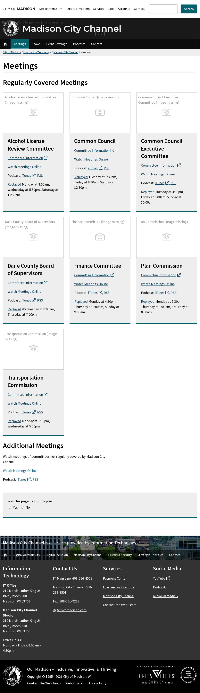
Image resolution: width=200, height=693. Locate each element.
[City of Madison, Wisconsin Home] (12, 676)
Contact (139, 9)
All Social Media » (165, 596)
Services (98, 9)
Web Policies (74, 683)
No (28, 507)
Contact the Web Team (120, 604)
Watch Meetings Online (24, 166)
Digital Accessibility (26, 555)
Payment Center (115, 578)
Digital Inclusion (57, 555)
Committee (27, 158)
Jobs (111, 9)
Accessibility (97, 683)
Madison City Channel (71, 28)
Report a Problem (77, 9)
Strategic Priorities (150, 555)
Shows (36, 44)
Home (5, 555)
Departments (48, 9)
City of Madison (12, 52)
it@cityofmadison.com (70, 610)
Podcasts (79, 44)
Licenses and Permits (118, 587)
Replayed (14, 184)
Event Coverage (56, 44)
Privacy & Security (120, 555)
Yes (15, 507)
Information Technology (37, 52)
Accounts (124, 9)
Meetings (19, 44)
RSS (40, 175)
